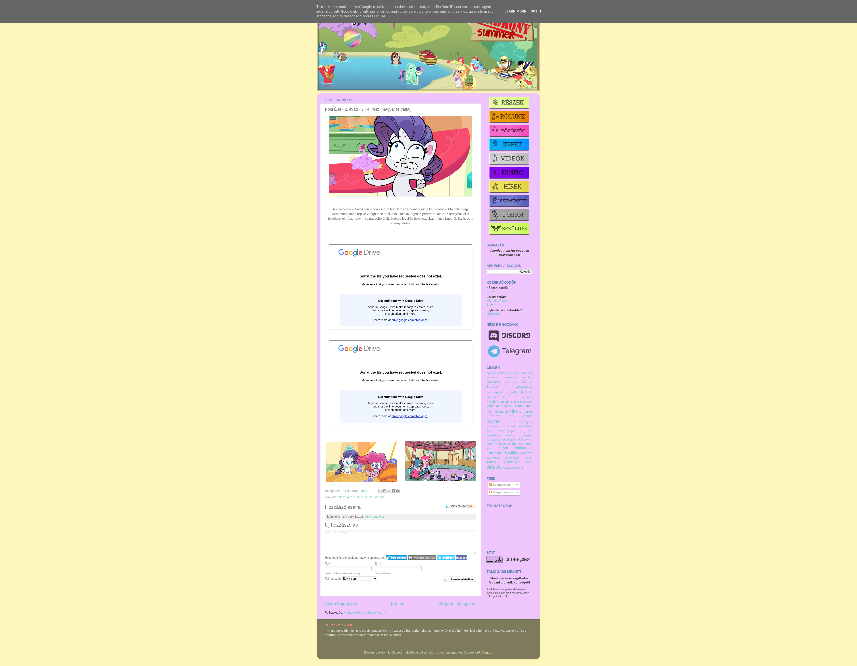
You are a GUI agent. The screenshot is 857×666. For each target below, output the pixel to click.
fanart (511, 392)
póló (508, 443)
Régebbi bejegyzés (457, 603)
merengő (511, 435)
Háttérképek (523, 405)
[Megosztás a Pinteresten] (397, 491)
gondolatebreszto (521, 401)
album (501, 373)
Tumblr (491, 461)
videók (379, 497)
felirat (341, 497)
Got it (536, 11)
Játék (511, 416)
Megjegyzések (502, 492)
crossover (493, 382)
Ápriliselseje (513, 373)
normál (527, 435)
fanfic (526, 392)
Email (378, 563)
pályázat (509, 439)
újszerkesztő (511, 461)
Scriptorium (495, 453)
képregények (522, 422)
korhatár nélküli (522, 426)
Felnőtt (513, 397)
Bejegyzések (501, 484)
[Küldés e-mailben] (380, 491)
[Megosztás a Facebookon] (393, 491)
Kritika (500, 431)
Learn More (515, 11)
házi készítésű (497, 411)
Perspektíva (525, 439)
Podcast (499, 443)
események (495, 392)
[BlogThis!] (385, 491)
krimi (489, 431)
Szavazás (525, 453)
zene (519, 467)
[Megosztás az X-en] (389, 491)
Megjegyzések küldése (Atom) (365, 612)
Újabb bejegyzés (341, 603)
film (522, 397)
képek (493, 421)
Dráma (527, 382)
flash (529, 397)
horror (528, 411)
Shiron (491, 291)
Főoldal (398, 603)
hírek (515, 411)
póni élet (353, 497)
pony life (367, 497)
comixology (510, 377)
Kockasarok (495, 426)
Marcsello (493, 313)
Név (327, 563)
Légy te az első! (375, 516)
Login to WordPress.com (422, 557)
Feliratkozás (333, 578)
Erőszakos (524, 386)
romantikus (523, 448)
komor (508, 426)
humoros (493, 416)
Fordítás (493, 401)
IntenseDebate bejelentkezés (396, 557)
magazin (525, 431)
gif (508, 401)
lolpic (511, 431)
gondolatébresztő (499, 405)
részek (502, 448)
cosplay (527, 377)
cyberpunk (511, 382)
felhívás (492, 397)
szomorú (493, 457)
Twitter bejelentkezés (446, 557)
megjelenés (494, 435)
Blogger (487, 652)
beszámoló (492, 377)
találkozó (512, 457)
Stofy (490, 304)
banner (527, 373)
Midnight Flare (497, 300)
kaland (527, 416)
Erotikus (492, 386)
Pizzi (346, 490)
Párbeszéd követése (472, 506)
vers (529, 461)
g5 (503, 401)
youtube (508, 467)
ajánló (491, 373)
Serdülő (510, 453)
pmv (490, 443)
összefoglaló (493, 439)
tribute (528, 457)
